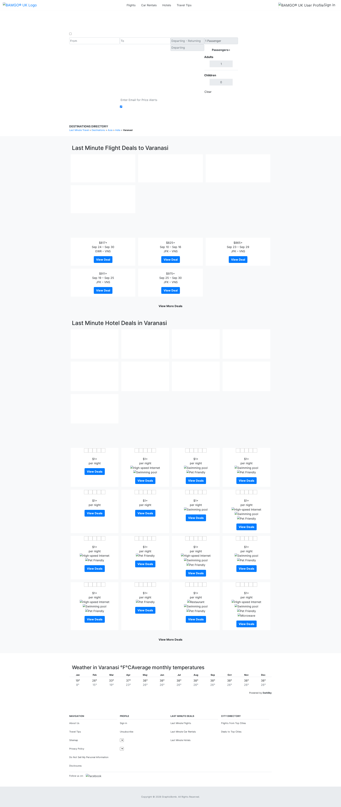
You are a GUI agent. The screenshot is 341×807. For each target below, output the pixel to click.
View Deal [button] (103, 259)
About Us (74, 723)
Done (232, 91)
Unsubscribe (126, 731)
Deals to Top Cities (231, 731)
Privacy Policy (76, 748)
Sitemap (73, 740)
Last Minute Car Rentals (183, 731)
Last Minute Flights (180, 723)
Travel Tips (184, 5)
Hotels (166, 5)
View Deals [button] (94, 471)
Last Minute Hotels (180, 740)
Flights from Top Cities (233, 723)
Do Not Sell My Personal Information (88, 757)
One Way (78, 34)
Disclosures (75, 765)
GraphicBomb (169, 796)
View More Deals (170, 306)
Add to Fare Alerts (135, 107)
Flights (131, 5)
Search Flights (255, 66)
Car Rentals (149, 5)
